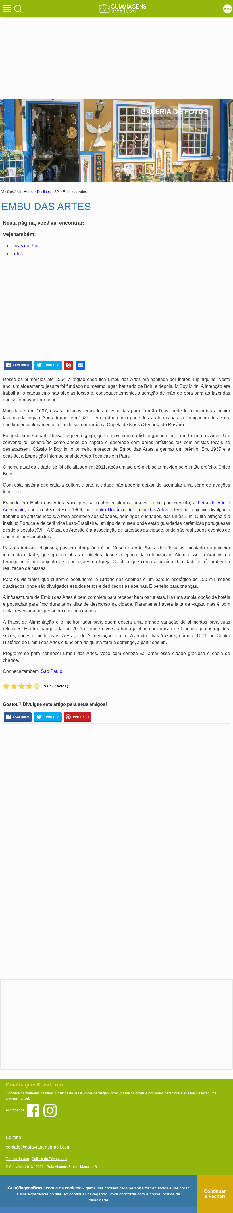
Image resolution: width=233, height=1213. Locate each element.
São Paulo (51, 671)
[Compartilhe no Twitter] (47, 365)
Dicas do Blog (25, 245)
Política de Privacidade (49, 1159)
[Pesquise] (18, 8)
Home (28, 192)
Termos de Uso (17, 1159)
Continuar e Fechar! (215, 1194)
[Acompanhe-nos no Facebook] (34, 1110)
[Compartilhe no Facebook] (17, 365)
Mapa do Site (90, 1167)
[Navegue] (7, 9)
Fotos (17, 253)
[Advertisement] (116, 48)
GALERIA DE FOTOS (174, 111)
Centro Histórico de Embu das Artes (130, 509)
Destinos (44, 192)
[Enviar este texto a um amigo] (80, 365)
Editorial (14, 1137)
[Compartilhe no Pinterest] (68, 365)
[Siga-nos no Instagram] (51, 1110)
